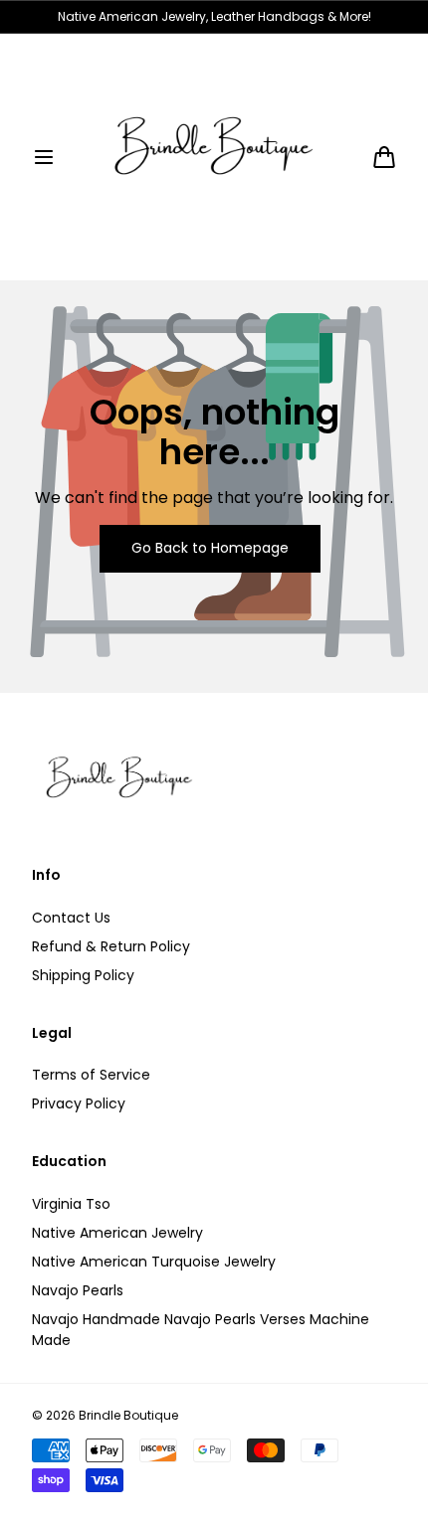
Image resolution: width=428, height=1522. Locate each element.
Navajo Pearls (77, 1290)
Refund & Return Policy (111, 946)
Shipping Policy (83, 975)
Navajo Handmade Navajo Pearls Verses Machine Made (200, 1329)
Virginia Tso (71, 1204)
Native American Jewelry (117, 1233)
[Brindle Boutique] (214, 157)
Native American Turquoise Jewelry (154, 1261)
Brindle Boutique (128, 1416)
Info (46, 875)
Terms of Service (91, 1075)
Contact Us (71, 918)
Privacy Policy (78, 1103)
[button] (44, 157)
